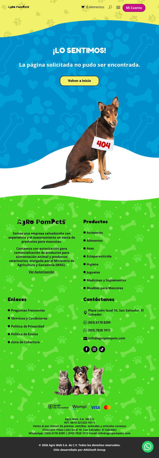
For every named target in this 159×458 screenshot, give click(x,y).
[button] (148, 447)
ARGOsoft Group (94, 450)
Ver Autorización (41, 272)
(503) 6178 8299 (54, 433)
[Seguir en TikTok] (102, 349)
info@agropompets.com (114, 433)
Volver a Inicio (79, 81)
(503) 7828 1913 (78, 433)
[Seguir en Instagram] (94, 349)
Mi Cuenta (134, 8)
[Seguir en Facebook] (86, 349)
